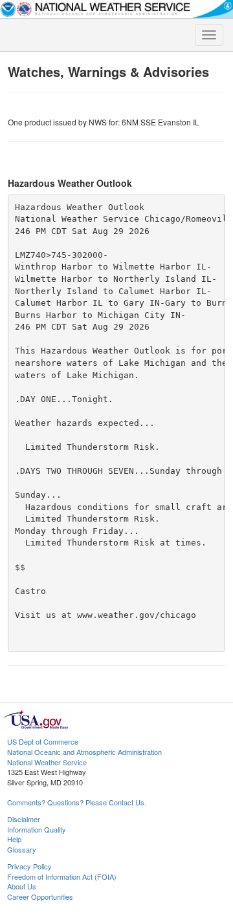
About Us (21, 886)
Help (14, 839)
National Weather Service (47, 762)
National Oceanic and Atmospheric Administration (84, 752)
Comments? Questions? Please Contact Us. (76, 802)
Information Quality (36, 829)
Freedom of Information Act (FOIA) (61, 876)
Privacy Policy (29, 866)
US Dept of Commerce (42, 741)
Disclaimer (23, 819)
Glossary (21, 849)
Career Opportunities (40, 896)
